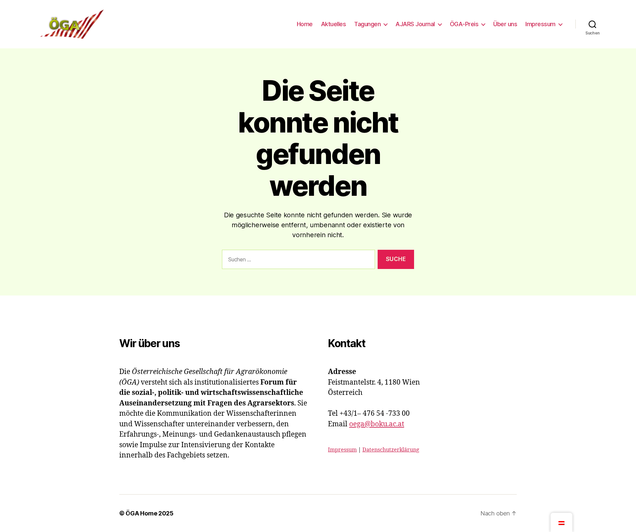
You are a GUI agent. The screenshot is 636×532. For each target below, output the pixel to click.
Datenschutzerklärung (390, 450)
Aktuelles (333, 24)
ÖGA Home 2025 (150, 513)
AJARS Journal (415, 24)
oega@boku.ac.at (376, 424)
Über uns (505, 24)
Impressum (540, 24)
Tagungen (367, 24)
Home (305, 24)
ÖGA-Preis (464, 24)
